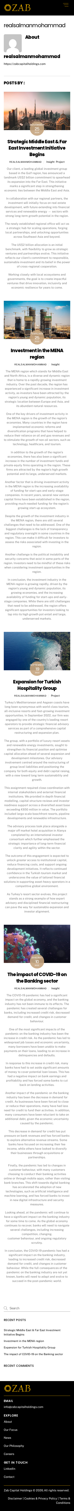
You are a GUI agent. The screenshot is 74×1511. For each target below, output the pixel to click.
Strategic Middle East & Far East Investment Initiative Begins (37, 148)
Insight (50, 161)
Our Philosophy (14, 1446)
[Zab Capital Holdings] (17, 11)
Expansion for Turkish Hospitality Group (37, 685)
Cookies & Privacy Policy (40, 1498)
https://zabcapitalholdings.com (25, 64)
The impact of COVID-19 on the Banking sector (37, 977)
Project (60, 161)
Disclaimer (15, 1498)
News (7, 1437)
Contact (9, 1477)
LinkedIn (9, 1468)
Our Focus (10, 1430)
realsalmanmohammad (25, 162)
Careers (9, 1454)
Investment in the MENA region (37, 353)
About (8, 1421)
